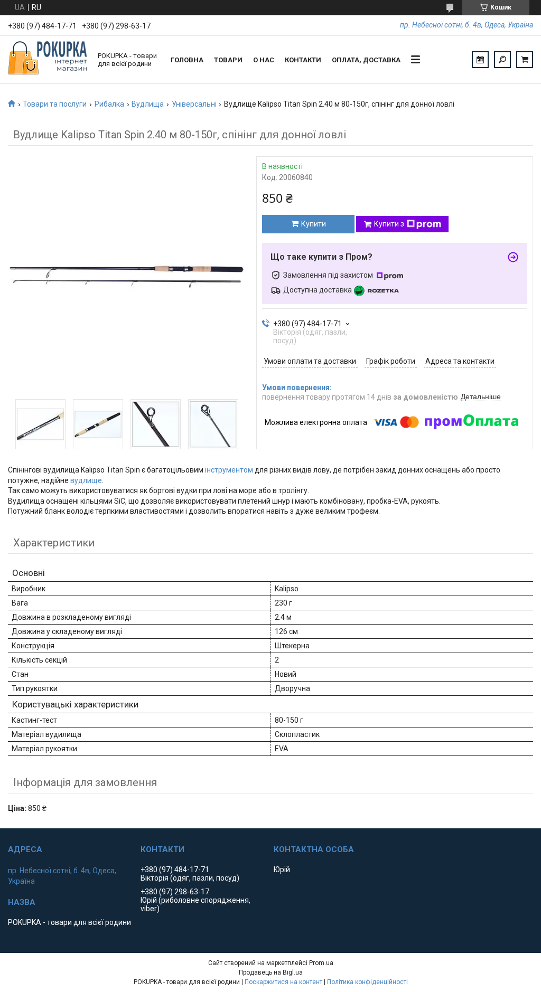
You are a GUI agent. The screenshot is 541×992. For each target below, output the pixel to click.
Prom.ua (321, 963)
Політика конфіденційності (367, 982)
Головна (187, 60)
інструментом (229, 470)
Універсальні (194, 104)
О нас (263, 60)
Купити (313, 224)
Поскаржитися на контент (283, 982)
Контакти (303, 60)
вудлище (86, 480)
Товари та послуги (55, 104)
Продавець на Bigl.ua (271, 972)
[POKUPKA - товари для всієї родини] (47, 59)
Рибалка (109, 104)
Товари (228, 60)
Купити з (389, 224)
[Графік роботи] (480, 59)
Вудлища (148, 104)
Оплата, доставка (366, 60)
